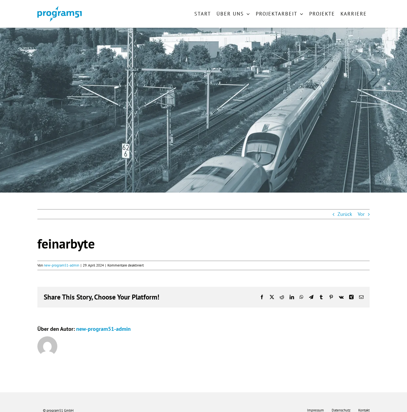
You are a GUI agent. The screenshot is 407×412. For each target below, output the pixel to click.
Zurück (345, 214)
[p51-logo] (59, 8)
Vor (361, 214)
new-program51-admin (61, 265)
